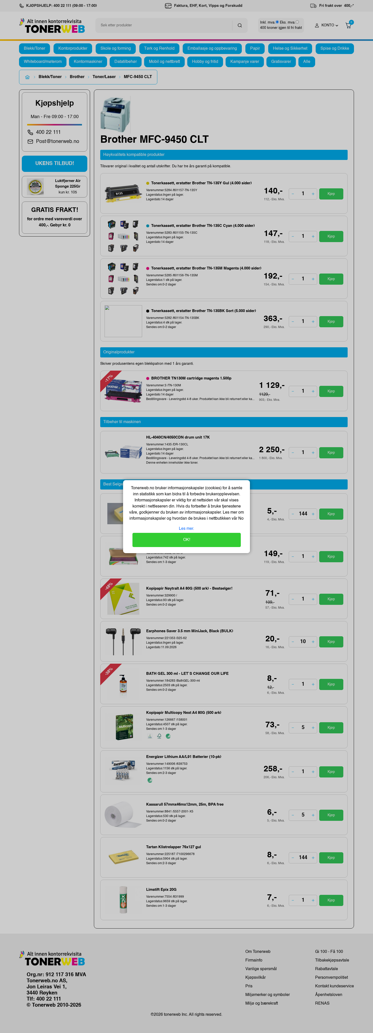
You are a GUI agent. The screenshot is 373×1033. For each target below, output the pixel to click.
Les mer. (186, 529)
